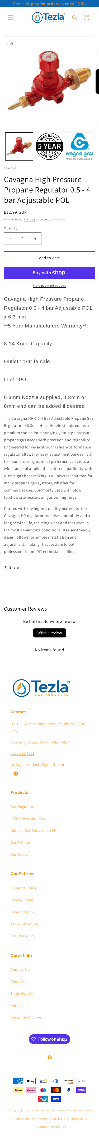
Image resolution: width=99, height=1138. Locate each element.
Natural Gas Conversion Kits (34, 830)
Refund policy (83, 1110)
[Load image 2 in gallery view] (49, 146)
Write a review (49, 633)
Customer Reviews (26, 1017)
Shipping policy (78, 1118)
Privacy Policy (22, 899)
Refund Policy (22, 912)
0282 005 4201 (23, 753)
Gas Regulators (23, 806)
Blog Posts (20, 1005)
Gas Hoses (19, 854)
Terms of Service (24, 924)
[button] (10, 17)
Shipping (29, 219)
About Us (18, 981)
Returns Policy (23, 936)
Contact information (52, 1126)
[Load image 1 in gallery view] (19, 146)
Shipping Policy (24, 887)
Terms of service (51, 1118)
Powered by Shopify (55, 1110)
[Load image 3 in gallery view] (79, 146)
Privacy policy (25, 1118)
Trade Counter (23, 993)
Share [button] (14, 567)
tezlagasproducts (29, 1110)
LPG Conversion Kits (28, 818)
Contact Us (20, 969)
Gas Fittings (21, 842)
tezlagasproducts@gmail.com (37, 764)
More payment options (49, 285)
